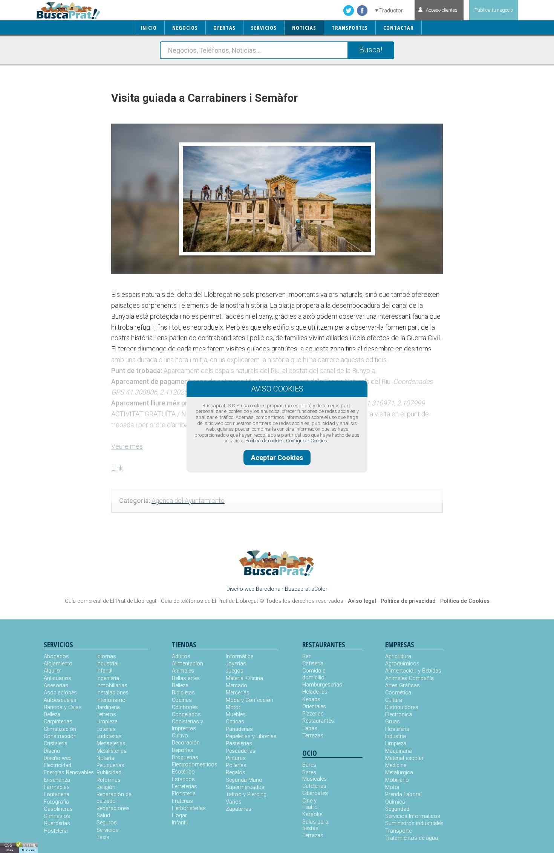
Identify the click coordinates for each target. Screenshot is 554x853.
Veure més (127, 446)
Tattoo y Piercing (246, 794)
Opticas (235, 721)
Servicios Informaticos (412, 816)
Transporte (398, 831)
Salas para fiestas (315, 825)
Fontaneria (56, 794)
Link (117, 468)
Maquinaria (398, 751)
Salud (103, 815)
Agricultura (398, 656)
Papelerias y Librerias (251, 736)
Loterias (106, 729)
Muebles (236, 714)
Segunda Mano (244, 780)
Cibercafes (315, 793)
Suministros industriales (414, 823)
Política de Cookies (465, 601)
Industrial (107, 663)
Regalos (235, 772)
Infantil (104, 671)
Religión (105, 787)
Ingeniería (107, 678)
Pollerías (236, 765)
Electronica (398, 714)
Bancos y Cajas (63, 707)
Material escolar (404, 758)
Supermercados (245, 787)
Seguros (106, 822)
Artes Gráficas (402, 685)
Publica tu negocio (493, 10)
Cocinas (182, 700)
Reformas (108, 780)
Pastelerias (239, 743)
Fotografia (56, 802)
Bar (306, 656)
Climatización (60, 729)
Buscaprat (28, 850)
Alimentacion (187, 663)
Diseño (52, 751)
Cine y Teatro (310, 804)
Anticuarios (57, 678)
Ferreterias (184, 786)
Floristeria (184, 793)
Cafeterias (314, 786)
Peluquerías (110, 765)
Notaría (105, 758)
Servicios (107, 830)
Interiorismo (110, 700)
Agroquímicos (402, 663)
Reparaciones (113, 808)
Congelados (186, 714)
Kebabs (311, 699)
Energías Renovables (69, 772)
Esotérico (183, 772)
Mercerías (237, 692)
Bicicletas (183, 692)
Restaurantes (317, 721)
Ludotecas (109, 736)
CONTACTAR (398, 27)
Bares (309, 765)
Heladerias (315, 692)
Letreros (106, 714)
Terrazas (312, 735)
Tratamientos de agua (411, 838)
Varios (234, 802)
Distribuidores (401, 707)
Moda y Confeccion (249, 700)
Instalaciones (112, 692)
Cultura (393, 700)
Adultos (181, 656)
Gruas (392, 721)
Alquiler (52, 671)
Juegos (234, 671)
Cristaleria (55, 743)
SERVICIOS (264, 27)
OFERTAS (224, 27)
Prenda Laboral (403, 794)
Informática (240, 656)
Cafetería (312, 663)
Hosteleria (56, 831)
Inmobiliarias (111, 685)
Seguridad (397, 809)
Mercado (236, 685)
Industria (395, 736)
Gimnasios (57, 816)
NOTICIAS (304, 27)
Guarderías (57, 823)
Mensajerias (110, 743)
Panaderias (239, 729)
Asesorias (56, 685)
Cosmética (398, 692)
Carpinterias (58, 721)
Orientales (314, 706)
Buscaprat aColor (306, 589)
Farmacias (57, 787)
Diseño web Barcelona (253, 589)
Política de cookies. (265, 440)
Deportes (182, 750)
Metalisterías (111, 751)
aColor (9, 850)
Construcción (60, 736)
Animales (183, 671)
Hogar (179, 815)
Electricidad (57, 765)
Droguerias (185, 757)
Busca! (370, 49)
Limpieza (107, 721)
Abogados (56, 656)
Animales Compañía (409, 678)
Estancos (183, 779)
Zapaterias (238, 809)
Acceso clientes (442, 10)
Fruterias (182, 801)
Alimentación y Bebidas (413, 671)
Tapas (309, 728)
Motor (233, 707)
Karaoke (312, 814)
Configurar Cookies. (307, 440)
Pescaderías (241, 751)
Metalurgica (399, 772)
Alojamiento (58, 663)
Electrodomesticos (194, 764)
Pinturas (236, 758)
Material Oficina (244, 678)
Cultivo (180, 735)
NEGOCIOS (185, 27)
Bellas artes (186, 678)
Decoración (186, 743)
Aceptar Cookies (277, 458)
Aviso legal (362, 601)
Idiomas (106, 656)
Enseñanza (57, 780)
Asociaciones (60, 692)
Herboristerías (189, 808)
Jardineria (108, 707)
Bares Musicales (314, 775)
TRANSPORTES (350, 27)
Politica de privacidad (408, 601)
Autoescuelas (60, 700)
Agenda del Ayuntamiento (188, 500)
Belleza (52, 714)
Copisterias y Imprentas (187, 724)
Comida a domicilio (314, 674)
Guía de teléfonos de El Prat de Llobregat (209, 601)
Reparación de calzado (113, 797)
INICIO (149, 27)
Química (395, 802)
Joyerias (236, 663)
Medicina (396, 765)
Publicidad (108, 772)
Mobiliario (397, 780)
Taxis (102, 837)
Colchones (185, 707)
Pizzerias (313, 714)
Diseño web (58, 758)
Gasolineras (58, 809)
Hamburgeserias (317, 685)
